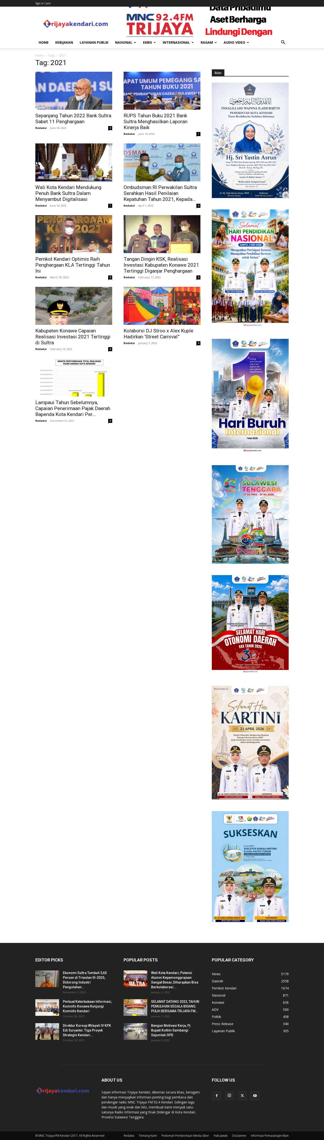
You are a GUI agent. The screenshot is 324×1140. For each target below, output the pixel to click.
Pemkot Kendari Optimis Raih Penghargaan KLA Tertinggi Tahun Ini (72, 265)
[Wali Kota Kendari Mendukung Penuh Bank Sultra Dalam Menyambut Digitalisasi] (73, 162)
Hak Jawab (221, 1136)
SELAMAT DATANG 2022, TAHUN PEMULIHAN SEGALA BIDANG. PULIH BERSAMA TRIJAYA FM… (175, 1006)
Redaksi (41, 128)
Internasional (176, 42)
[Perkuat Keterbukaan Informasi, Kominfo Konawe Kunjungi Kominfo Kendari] (47, 1007)
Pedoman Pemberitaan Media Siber (185, 1136)
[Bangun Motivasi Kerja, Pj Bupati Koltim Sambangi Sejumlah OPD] (135, 1031)
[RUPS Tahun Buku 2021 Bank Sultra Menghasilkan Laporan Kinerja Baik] (162, 91)
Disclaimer (239, 1136)
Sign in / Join (43, 3)
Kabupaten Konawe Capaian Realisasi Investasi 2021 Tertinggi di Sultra (73, 336)
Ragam (207, 42)
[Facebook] (216, 1096)
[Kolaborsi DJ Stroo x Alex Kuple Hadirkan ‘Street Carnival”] (162, 306)
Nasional (123, 42)
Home (44, 42)
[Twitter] (242, 1096)
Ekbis (147, 42)
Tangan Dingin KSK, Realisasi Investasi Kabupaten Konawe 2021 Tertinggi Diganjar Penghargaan (161, 265)
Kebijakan (64, 42)
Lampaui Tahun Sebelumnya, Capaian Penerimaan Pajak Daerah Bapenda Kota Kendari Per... (72, 408)
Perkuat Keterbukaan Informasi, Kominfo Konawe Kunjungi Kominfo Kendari (87, 1006)
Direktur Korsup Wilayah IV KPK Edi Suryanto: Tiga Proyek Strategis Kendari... (87, 1030)
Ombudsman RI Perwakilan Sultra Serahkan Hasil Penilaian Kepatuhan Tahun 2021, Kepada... (160, 193)
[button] (283, 43)
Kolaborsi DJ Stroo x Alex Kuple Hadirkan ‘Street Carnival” (158, 334)
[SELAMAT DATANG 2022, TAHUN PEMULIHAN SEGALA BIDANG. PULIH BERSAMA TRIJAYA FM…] (135, 1007)
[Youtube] (255, 1096)
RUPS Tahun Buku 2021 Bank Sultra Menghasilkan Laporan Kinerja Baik (155, 121)
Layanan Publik (94, 42)
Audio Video (234, 42)
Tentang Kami (148, 1136)
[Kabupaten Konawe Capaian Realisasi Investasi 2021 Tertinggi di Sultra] (73, 306)
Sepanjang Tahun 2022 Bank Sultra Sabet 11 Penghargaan (73, 118)
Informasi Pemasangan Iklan (270, 1136)
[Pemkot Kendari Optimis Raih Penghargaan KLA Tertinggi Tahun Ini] (73, 234)
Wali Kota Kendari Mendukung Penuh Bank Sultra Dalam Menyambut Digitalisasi (68, 193)
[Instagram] (229, 1095)
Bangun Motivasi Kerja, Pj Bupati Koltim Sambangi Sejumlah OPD (170, 1030)
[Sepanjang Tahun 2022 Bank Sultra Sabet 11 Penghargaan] (73, 91)
